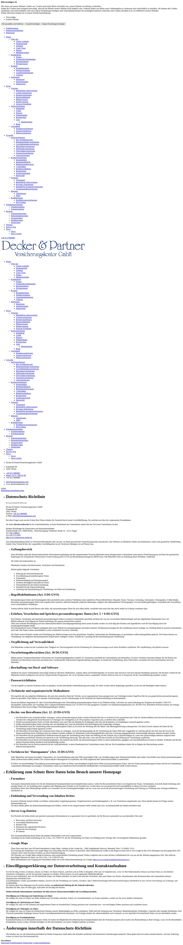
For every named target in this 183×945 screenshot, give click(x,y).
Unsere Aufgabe (22, 41)
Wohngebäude (21, 115)
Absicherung (21, 193)
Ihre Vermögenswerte (24, 140)
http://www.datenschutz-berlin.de (19, 537)
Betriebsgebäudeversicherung (27, 142)
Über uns (14, 39)
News (8, 229)
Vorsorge (14, 88)
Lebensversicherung (24, 93)
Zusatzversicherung (23, 131)
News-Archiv (16, 234)
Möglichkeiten (26, 122)
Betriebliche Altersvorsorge (26, 91)
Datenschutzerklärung (14, 30)
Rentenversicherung (24, 95)
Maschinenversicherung (25, 146)
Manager (14, 191)
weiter (3, 488)
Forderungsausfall (23, 173)
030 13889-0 (14, 533)
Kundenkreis (16, 55)
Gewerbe (9, 135)
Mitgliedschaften (22, 53)
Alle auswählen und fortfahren (12, 24)
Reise (18, 124)
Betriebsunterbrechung (25, 164)
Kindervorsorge (22, 102)
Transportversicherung (24, 153)
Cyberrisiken (21, 167)
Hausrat (19, 113)
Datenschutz (21, 84)
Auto (18, 120)
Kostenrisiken (21, 160)
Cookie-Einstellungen (41, 943)
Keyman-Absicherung (24, 184)
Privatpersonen (22, 64)
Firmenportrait (21, 44)
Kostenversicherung (19, 158)
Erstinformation (12, 28)
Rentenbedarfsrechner (19, 216)
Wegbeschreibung (23, 70)
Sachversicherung (18, 106)
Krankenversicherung (24, 129)
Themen (9, 225)
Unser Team (21, 48)
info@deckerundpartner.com (17, 482)
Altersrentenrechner (18, 214)
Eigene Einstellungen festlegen (53, 24)
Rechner (9, 211)
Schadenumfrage (17, 209)
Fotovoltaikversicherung (25, 151)
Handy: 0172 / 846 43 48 (16, 475)
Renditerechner (17, 220)
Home (8, 37)
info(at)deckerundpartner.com (24, 516)
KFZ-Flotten (21, 202)
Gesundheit (15, 126)
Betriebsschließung (23, 169)
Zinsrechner (15, 222)
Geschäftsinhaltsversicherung (27, 144)
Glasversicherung (23, 155)
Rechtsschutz (21, 117)
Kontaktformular (22, 68)
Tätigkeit (19, 46)
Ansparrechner (17, 218)
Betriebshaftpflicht (23, 162)
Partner (19, 50)
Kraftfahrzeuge (17, 198)
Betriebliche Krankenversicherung (29, 187)
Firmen (19, 57)
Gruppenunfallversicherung (26, 189)
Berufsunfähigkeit (23, 97)
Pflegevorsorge (22, 99)
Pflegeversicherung (23, 133)
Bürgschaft (20, 176)
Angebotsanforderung (24, 73)
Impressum (10, 33)
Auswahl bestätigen (33, 24)
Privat (8, 86)
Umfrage (19, 75)
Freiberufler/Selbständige (26, 59)
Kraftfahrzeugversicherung (26, 200)
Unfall (18, 111)
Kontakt (14, 66)
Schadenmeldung (18, 207)
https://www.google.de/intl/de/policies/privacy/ (111, 860)
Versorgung (20, 180)
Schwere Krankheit (23, 104)
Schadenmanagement (14, 205)
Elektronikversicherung (25, 149)
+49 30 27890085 (13, 473)
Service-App (11, 227)
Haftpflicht (20, 108)
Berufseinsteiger (22, 61)
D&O (18, 196)
